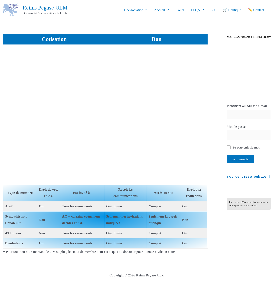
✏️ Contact (256, 10)
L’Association (133, 10)
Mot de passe (236, 127)
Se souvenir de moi (246, 147)
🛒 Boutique (232, 10)
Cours (180, 10)
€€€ (213, 10)
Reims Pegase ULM (45, 8)
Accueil (159, 10)
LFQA (195, 10)
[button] (145, 10)
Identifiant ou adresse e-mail (247, 106)
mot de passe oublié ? (248, 176)
